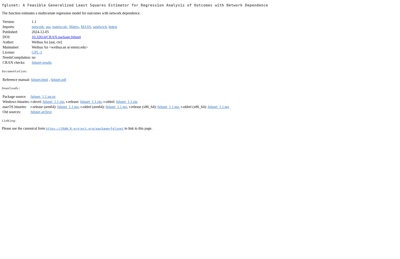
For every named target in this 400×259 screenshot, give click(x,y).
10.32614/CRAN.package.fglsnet (56, 37)
